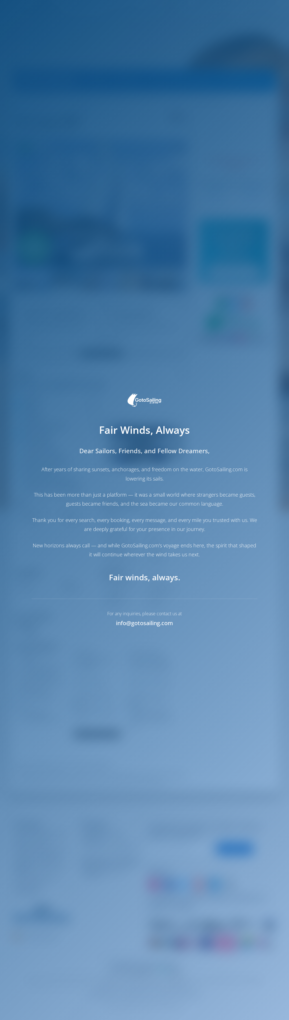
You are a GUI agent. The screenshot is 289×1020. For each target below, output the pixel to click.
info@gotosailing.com (144, 623)
